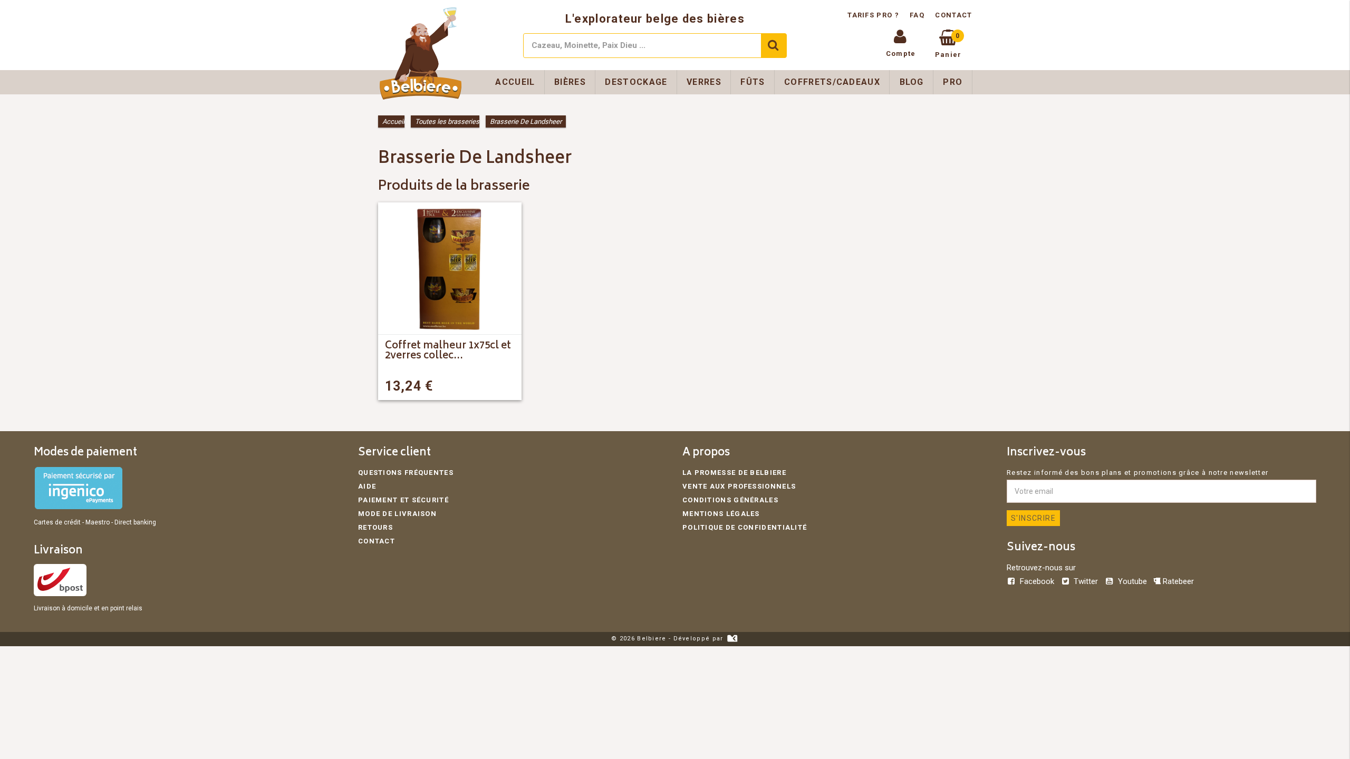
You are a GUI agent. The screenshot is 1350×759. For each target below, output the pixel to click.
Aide (367, 486)
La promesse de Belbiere (734, 472)
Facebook (1037, 581)
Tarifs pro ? (874, 15)
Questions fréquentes (406, 472)
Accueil (515, 82)
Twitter (1086, 581)
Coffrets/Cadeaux (832, 82)
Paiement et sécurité (403, 500)
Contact (953, 15)
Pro (952, 82)
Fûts (752, 82)
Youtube (1132, 581)
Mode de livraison (397, 514)
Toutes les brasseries (447, 121)
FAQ (917, 15)
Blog (912, 82)
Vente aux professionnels (739, 486)
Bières (570, 82)
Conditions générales (730, 500)
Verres (704, 82)
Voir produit (479, 386)
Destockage (636, 82)
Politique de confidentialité (744, 527)
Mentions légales (721, 514)
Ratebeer (1177, 581)
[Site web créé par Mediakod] (732, 638)
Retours (375, 527)
